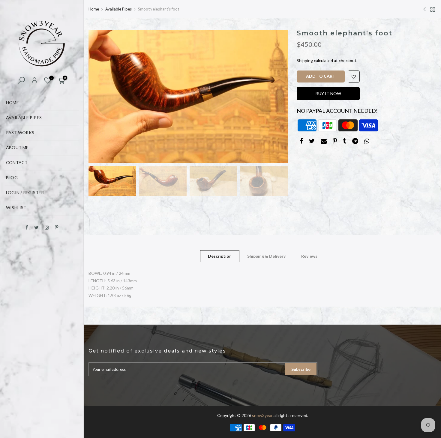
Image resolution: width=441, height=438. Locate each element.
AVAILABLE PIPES (24, 117)
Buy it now (328, 93)
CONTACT (17, 162)
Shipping (305, 60)
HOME (12, 102)
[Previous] (99, 96)
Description (220, 256)
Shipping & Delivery (266, 256)
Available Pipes (118, 9)
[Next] (277, 96)
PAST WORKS (20, 132)
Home (93, 9)
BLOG (12, 177)
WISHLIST (16, 207)
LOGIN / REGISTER (25, 192)
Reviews (309, 256)
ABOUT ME (17, 147)
